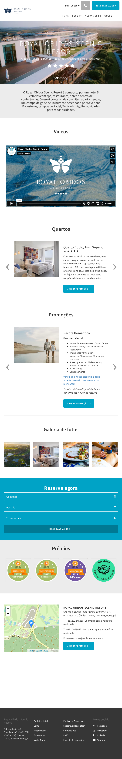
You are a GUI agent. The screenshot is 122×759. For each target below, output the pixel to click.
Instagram (102, 730)
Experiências (39, 735)
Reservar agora (59, 529)
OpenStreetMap (42, 650)
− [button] (8, 613)
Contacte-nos (69, 730)
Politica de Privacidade (74, 721)
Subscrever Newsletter (74, 725)
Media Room (39, 740)
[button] (117, 15)
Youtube (101, 740)
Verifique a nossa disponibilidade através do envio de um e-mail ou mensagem (81, 380)
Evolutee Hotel (41, 721)
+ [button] (8, 609)
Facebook (102, 725)
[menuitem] (66, 16)
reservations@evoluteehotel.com (84, 638)
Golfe (36, 725)
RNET (65, 735)
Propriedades (40, 730)
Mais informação (77, 288)
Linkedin (101, 735)
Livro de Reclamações (73, 740)
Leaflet (30, 650)
